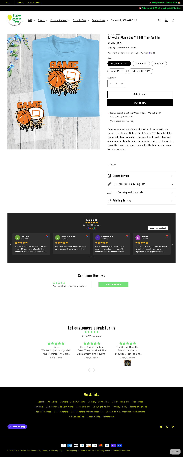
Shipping (111, 47)
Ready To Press (43, 411)
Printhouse (108, 416)
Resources (138, 401)
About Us (52, 401)
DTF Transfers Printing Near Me (87, 411)
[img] (91, 332)
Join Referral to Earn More (59, 406)
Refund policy (56, 451)
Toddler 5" (141, 63)
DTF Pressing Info (121, 401)
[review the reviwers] (47, 237)
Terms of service (87, 451)
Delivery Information (98, 401)
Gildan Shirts (93, 416)
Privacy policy (71, 451)
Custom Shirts (33, 3)
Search (41, 401)
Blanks (20, 3)
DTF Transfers (61, 411)
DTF (8, 3)
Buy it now (140, 102)
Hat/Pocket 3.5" (119, 63)
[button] (31, 20)
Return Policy (83, 406)
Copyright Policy (101, 406)
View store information (122, 121)
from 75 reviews (91, 336)
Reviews (39, 406)
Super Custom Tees (22, 451)
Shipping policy (103, 451)
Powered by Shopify (39, 451)
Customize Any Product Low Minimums (125, 411)
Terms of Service (138, 406)
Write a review (113, 284)
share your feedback (158, 228)
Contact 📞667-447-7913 (124, 20)
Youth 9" (159, 63)
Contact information (121, 451)
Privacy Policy (120, 406)
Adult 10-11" (117, 71)
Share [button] (113, 164)
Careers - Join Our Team (72, 401)
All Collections (76, 416)
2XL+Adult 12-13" (140, 71)
